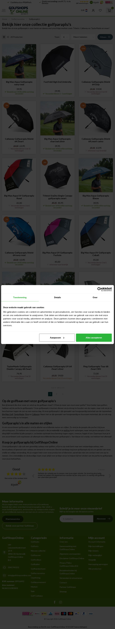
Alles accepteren (94, 337)
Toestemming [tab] (20, 297)
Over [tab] (95, 297)
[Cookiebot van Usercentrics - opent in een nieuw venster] (99, 289)
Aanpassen (55, 337)
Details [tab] (57, 297)
